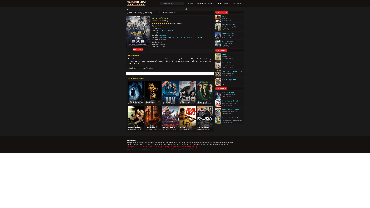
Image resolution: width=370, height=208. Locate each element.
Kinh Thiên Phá (160, 18)
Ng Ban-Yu (162, 35)
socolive (130, 149)
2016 (157, 33)
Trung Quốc (162, 30)
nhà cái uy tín (164, 149)
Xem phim (139, 49)
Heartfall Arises (147, 68)
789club (185, 149)
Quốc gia (236, 3)
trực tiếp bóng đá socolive (149, 149)
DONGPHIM (131, 140)
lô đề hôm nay (176, 149)
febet (198, 149)
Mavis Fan (190, 37)
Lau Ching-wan (173, 37)
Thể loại (226, 3)
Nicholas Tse (163, 37)
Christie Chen (198, 37)
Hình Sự (160, 28)
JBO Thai (192, 149)
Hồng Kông (171, 30)
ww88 (136, 149)
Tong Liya (182, 37)
